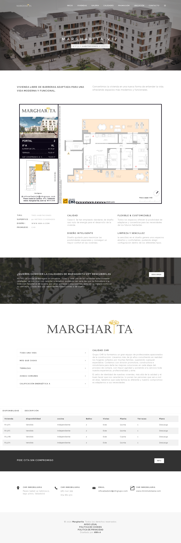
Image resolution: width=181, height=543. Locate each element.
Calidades (108, 6)
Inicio (70, 6)
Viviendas (82, 6)
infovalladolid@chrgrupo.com (113, 491)
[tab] (11, 410)
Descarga (163, 425)
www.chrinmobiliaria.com (148, 491)
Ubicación (139, 6)
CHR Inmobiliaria (32, 487)
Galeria (95, 6)
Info (159, 461)
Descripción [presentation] (32, 411)
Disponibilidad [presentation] (11, 411)
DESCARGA (156, 274)
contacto (154, 6)
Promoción (124, 6)
